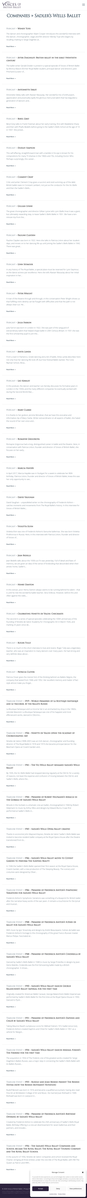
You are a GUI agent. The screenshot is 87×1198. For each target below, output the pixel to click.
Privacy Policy (62, 1194)
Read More (10, 46)
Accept (40, 1189)
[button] (83, 1172)
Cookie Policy (53, 1194)
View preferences (75, 1189)
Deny (58, 1189)
